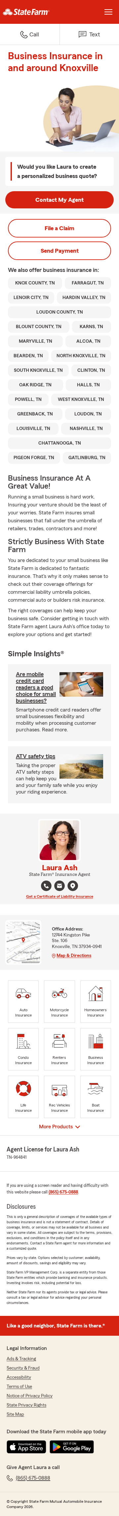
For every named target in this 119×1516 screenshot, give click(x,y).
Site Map (15, 1414)
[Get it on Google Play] (72, 1446)
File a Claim (59, 228)
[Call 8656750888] (46, 886)
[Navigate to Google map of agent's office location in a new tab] (72, 886)
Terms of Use (19, 1386)
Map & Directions (74, 955)
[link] (30, 12)
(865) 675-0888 (63, 1192)
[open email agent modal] (59, 887)
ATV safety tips (35, 756)
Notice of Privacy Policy (30, 1396)
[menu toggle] (108, 12)
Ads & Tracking (21, 1359)
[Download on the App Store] (26, 1446)
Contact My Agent (59, 200)
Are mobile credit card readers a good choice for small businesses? (36, 687)
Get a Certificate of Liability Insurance (59, 896)
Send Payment (60, 251)
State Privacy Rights (26, 1405)
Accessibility (19, 1377)
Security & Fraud (23, 1368)
